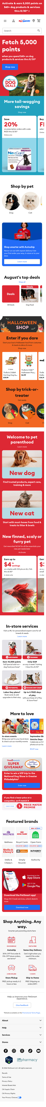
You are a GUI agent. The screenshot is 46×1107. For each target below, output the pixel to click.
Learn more (22, 446)
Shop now (22, 112)
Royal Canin (22, 841)
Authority (35, 859)
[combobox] (22, 30)
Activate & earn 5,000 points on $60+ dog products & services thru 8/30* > (22, 7)
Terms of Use (6, 1076)
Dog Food (30, 305)
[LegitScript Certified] (9, 1059)
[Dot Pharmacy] (27, 1059)
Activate (22, 551)
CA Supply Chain (8, 1089)
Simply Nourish (22, 860)
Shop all (22, 282)
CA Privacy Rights (8, 1093)
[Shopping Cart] (38, 21)
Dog (11, 212)
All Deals (10, 305)
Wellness (8, 841)
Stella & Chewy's (8, 860)
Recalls (4, 1072)
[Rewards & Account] (14, 21)
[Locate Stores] (33, 21)
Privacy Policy (7, 1080)
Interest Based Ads (9, 1084)
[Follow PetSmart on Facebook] (6, 1050)
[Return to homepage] (24, 20)
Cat (30, 212)
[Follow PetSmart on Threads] (22, 1050)
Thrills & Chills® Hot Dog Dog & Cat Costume (9, 375)
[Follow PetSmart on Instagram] (14, 1050)
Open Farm (35, 841)
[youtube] (38, 1050)
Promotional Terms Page (31, 1012)
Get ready (22, 400)
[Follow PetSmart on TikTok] (30, 1050)
